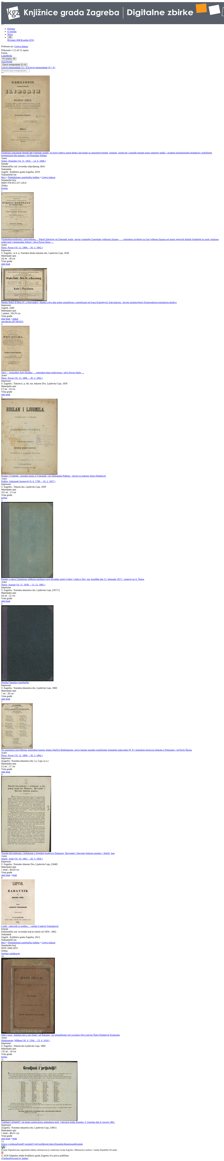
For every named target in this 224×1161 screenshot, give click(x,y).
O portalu (11, 31)
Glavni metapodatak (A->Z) (14, 67)
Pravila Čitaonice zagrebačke (15, 682)
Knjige (4, 188)
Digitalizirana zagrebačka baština (23, 177)
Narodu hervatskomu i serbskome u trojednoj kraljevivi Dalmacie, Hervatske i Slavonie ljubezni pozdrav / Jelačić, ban (58, 853)
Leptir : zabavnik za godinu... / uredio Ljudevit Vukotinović (30, 926)
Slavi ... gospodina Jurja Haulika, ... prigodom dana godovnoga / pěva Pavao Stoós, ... (42, 372)
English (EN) (27, 40)
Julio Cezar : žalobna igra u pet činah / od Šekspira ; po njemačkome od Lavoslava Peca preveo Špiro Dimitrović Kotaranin (60, 1035)
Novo (10, 34)
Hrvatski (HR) (14, 40)
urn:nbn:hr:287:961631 (12, 321)
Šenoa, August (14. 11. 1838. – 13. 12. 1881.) (23, 584)
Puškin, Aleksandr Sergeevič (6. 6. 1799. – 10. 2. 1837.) (28, 481)
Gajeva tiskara (21, 46)
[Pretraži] (2, 72)
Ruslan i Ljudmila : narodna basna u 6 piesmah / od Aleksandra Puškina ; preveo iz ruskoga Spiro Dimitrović (53, 476)
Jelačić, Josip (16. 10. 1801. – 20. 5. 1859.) (22, 858)
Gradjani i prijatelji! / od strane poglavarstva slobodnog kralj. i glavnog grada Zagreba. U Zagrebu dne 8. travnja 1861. (58, 1122)
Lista (3, 55)
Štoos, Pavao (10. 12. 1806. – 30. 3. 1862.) (22, 247)
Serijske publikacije (10, 953)
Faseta (4, 53)
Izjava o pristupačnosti (12, 1144)
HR (10, 37)
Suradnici (59, 1144)
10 (2, 61)
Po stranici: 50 (8, 59)
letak (14, 875)
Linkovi (51, 1144)
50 (7, 61)
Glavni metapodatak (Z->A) (14, 65)
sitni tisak (5, 264)
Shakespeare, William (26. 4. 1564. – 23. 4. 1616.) (25, 1040)
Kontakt (79, 1144)
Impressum (69, 1144)
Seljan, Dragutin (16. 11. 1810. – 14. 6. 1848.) (23, 161)
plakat (15, 319)
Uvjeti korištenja (40, 1144)
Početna (11, 28)
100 (10, 61)
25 (5, 61)
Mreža (9, 55)
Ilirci (3, 177)
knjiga (4, 497)
